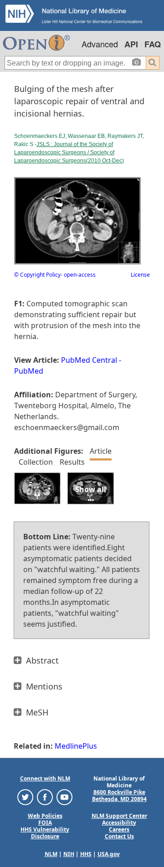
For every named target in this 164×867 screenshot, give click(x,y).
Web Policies (45, 816)
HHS (86, 854)
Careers (119, 829)
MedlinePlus (76, 746)
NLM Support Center (119, 816)
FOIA (45, 822)
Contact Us (119, 836)
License (140, 275)
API (131, 44)
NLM (51, 854)
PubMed (28, 371)
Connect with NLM (45, 778)
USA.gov (108, 854)
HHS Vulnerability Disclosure (44, 833)
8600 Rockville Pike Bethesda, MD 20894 (119, 795)
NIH (68, 854)
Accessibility (119, 822)
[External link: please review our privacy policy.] (25, 796)
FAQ (152, 44)
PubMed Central (89, 360)
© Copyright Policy (37, 275)
